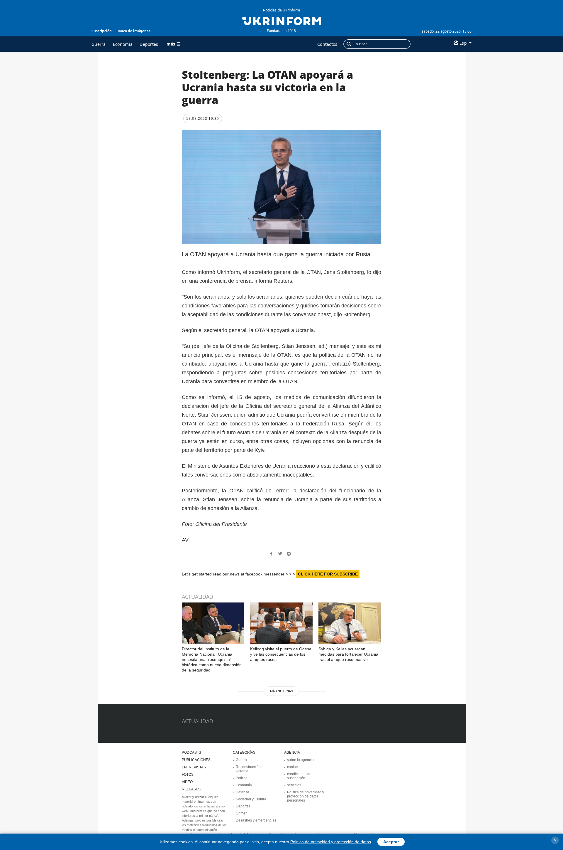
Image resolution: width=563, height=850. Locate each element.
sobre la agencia (300, 760)
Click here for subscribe (328, 574)
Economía (123, 44)
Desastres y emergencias (256, 820)
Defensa (242, 792)
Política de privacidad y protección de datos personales (305, 796)
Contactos (327, 44)
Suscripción (101, 30)
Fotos (188, 774)
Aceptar (391, 841)
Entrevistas (194, 767)
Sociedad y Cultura (251, 799)
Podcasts (191, 752)
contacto (294, 767)
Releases (191, 789)
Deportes (149, 44)
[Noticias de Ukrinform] (281, 20)
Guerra (98, 44)
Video (187, 782)
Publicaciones (196, 760)
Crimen (241, 813)
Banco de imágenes (133, 30)
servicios (294, 785)
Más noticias (281, 691)
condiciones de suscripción (299, 776)
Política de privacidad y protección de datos (330, 841)
